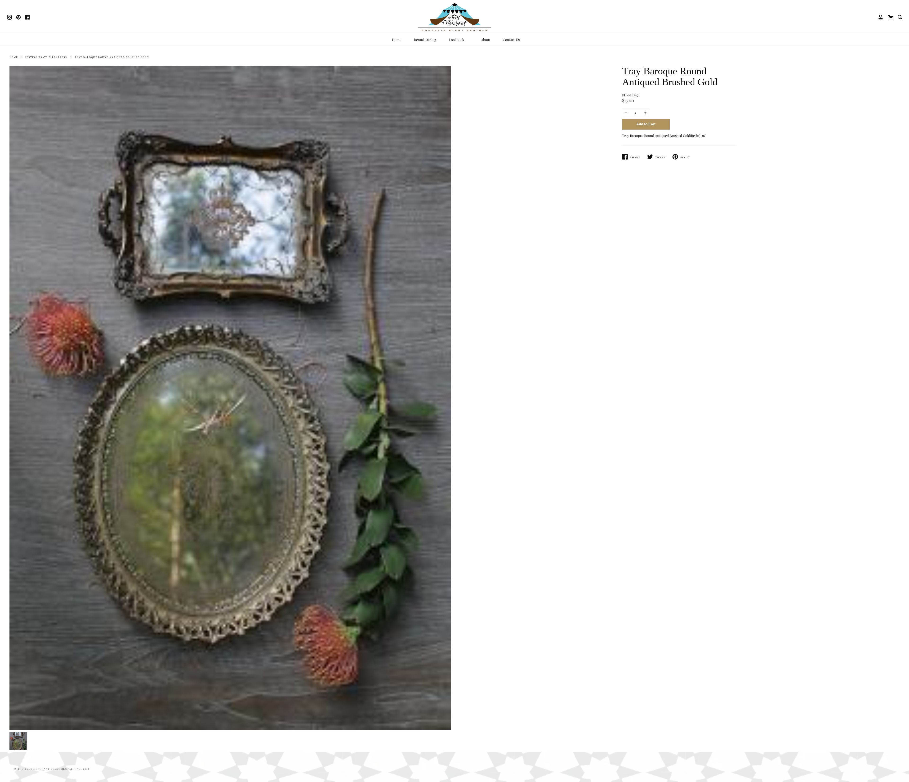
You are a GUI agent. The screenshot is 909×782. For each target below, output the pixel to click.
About (485, 39)
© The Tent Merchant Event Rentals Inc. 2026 (52, 768)
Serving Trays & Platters (46, 57)
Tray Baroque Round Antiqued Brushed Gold (112, 57)
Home (396, 39)
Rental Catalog (425, 39)
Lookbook (457, 39)
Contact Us (511, 39)
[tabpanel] (230, 398)
